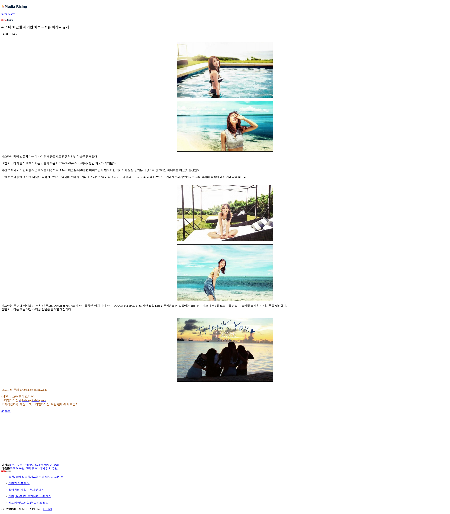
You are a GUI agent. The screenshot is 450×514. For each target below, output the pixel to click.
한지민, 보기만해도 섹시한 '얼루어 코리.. (35, 464)
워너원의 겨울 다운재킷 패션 (26, 489)
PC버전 (47, 509)
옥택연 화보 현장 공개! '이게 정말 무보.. (34, 468)
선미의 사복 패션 (19, 483)
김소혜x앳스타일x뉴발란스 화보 (28, 502)
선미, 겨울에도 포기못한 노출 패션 (29, 496)
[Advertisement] (29, 421)
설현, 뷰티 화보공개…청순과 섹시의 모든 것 (35, 476)
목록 (8, 411)
